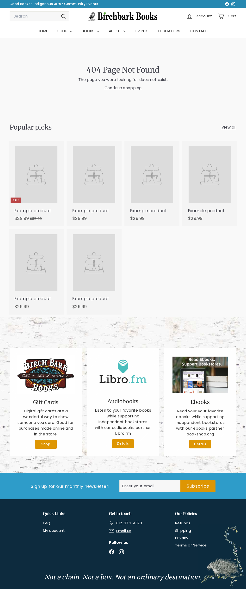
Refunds (183, 523)
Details (123, 443)
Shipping (183, 530)
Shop (45, 444)
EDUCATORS (169, 30)
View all (228, 127)
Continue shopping (123, 88)
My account (54, 530)
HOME (43, 30)
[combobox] (39, 16)
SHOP (62, 30)
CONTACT (199, 30)
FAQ (46, 523)
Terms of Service (191, 545)
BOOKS (88, 30)
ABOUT (115, 30)
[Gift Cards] (46, 374)
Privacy (181, 537)
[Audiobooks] (123, 374)
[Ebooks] (200, 374)
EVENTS (141, 30)
